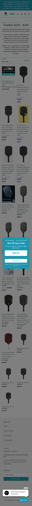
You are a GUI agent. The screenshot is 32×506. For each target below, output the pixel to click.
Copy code (16, 260)
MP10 (16, 253)
